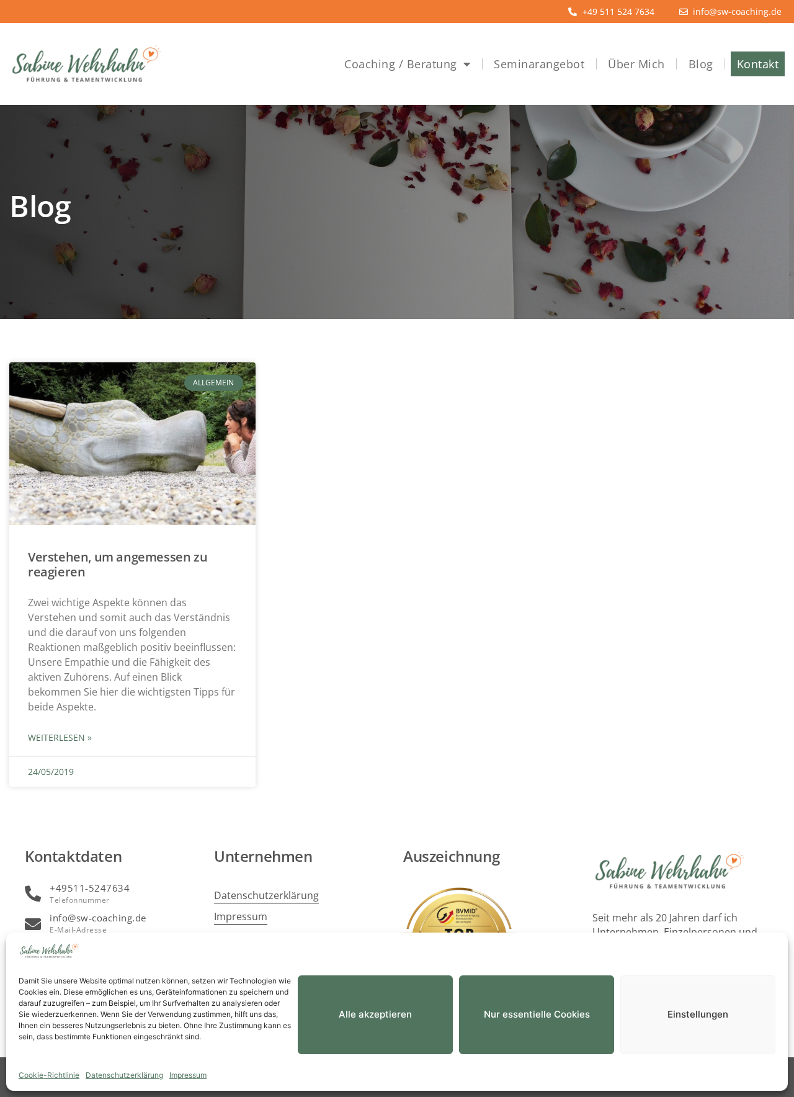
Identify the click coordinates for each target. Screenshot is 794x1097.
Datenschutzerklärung (124, 1075)
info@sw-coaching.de (98, 917)
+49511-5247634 (90, 888)
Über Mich (636, 63)
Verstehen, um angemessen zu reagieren (117, 564)
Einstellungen (697, 1014)
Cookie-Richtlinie (49, 1075)
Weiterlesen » (60, 737)
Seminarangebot (539, 63)
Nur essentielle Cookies (537, 1014)
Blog (701, 63)
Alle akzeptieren (375, 1014)
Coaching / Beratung (400, 63)
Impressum (188, 1075)
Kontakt (758, 63)
